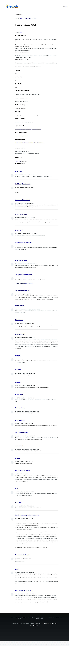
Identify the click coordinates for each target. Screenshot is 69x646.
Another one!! (19, 230)
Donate (19, 618)
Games (35, 18)
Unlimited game (19, 305)
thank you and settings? (22, 554)
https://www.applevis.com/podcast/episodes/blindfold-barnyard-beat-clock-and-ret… (30, 142)
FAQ (53, 617)
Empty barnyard (19, 334)
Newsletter (49, 617)
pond (16, 569)
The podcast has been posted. (24, 274)
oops (16, 488)
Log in (16, 161)
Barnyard (18, 355)
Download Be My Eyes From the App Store (40, 618)
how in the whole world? (22, 470)
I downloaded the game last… (23, 590)
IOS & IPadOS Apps (27, 18)
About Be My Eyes (31, 617)
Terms (50, 623)
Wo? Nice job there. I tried (22, 184)
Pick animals (19, 394)
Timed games (19, 320)
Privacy (53, 623)
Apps (21, 18)
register (20, 161)
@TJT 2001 (18, 502)
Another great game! (21, 214)
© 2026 (42, 623)
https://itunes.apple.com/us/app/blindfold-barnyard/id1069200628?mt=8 (28, 129)
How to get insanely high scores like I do (27, 515)
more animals (19, 445)
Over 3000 (18, 370)
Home (16, 18)
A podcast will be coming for (23, 242)
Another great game (21, 260)
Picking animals (19, 407)
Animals (17, 458)
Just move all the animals (22, 200)
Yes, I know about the (21, 432)
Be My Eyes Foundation (22, 617)
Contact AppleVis (59, 617)
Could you (18, 382)
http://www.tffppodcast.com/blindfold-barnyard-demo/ (24, 283)
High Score (18, 171)
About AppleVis (14, 617)
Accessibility (46, 623)
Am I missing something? (22, 290)
